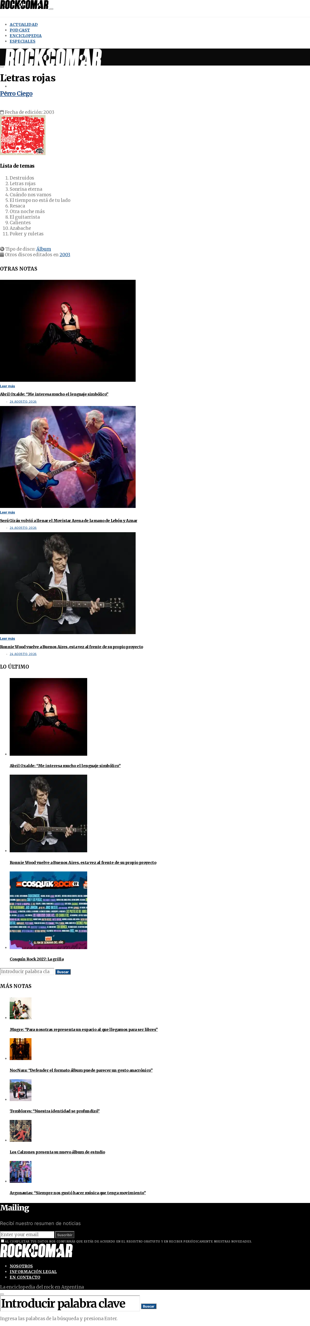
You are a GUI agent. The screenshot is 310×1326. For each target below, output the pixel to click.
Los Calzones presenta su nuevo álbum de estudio (57, 1152)
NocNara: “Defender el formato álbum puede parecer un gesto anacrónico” (81, 1070)
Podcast (20, 30)
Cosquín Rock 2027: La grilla (36, 959)
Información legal (33, 1271)
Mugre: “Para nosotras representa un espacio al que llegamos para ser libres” (84, 1029)
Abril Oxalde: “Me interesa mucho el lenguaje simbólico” (54, 394)
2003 (65, 254)
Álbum (43, 249)
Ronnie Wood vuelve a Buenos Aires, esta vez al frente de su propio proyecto (71, 646)
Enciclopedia (26, 35)
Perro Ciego (16, 93)
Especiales (22, 41)
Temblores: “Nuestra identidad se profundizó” (55, 1111)
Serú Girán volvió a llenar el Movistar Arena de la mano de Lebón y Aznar (68, 520)
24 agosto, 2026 (23, 401)
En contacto (25, 1277)
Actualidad (24, 24)
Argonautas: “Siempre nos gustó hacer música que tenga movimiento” (78, 1192)
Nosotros (21, 1266)
